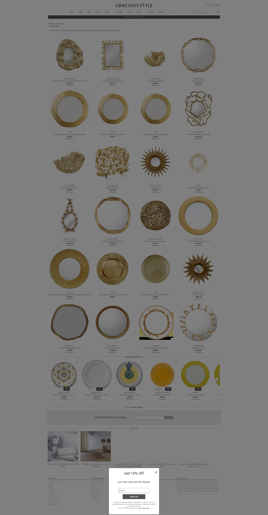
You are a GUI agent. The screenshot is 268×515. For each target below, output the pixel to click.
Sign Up (134, 496)
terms (139, 508)
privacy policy (146, 508)
